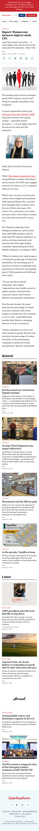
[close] (36, 5)
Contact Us (6, 811)
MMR (22, 15)
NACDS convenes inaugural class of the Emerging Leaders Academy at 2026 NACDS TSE (19, 767)
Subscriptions (26, 814)
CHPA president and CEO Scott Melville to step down (18, 612)
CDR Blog (5, 28)
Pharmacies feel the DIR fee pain (19, 501)
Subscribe (31, 15)
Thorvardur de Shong (10, 627)
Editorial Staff (16, 811)
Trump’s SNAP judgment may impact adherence (17, 447)
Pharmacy (25, 21)
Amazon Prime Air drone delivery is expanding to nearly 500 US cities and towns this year (19, 664)
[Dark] (13, 15)
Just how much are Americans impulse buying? (18, 391)
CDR (3, 51)
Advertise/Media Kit (30, 811)
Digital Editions (14, 814)
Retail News (13, 21)
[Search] (16, 15)
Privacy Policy (20, 816)
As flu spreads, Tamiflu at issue (18, 552)
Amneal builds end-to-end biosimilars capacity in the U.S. (18, 717)
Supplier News (7, 712)
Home (4, 21)
